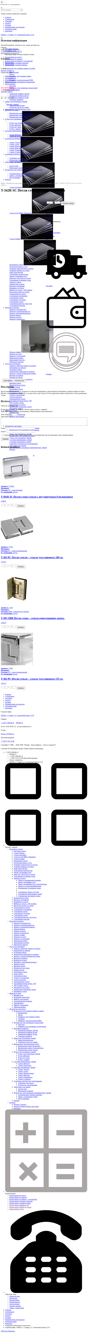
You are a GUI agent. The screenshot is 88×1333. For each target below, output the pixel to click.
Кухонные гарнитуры (22, 997)
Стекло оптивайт (15, 187)
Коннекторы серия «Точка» (19, 117)
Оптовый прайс (11, 29)
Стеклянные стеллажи (22, 913)
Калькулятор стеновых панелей (16, 63)
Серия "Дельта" (15, 142)
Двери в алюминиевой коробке (29, 880)
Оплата (8, 23)
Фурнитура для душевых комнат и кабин (20, 68)
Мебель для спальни (21, 999)
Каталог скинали (20, 1104)
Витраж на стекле (20, 960)
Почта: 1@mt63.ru (7, 734)
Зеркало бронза (19, 929)
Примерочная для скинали (15, 27)
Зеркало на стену (20, 937)
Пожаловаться (14, 1302)
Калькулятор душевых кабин (20, 1203)
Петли (11, 74)
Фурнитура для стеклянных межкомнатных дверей (23, 170)
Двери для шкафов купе (22, 872)
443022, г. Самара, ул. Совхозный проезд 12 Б (17, 35)
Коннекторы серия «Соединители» (22, 115)
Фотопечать (9, 63)
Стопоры (12, 78)
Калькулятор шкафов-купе (19, 1205)
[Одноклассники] (7, 237)
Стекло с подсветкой (21, 978)
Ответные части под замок (19, 107)
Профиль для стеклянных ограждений (23, 88)
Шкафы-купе (18, 995)
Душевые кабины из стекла (24, 867)
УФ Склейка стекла (21, 986)
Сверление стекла (20, 976)
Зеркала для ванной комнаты (24, 927)
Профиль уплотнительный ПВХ (21, 80)
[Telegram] (16, 237)
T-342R (48, 218)
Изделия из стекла (16, 849)
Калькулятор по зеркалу (14, 59)
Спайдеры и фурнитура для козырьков (19, 154)
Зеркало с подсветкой (22, 939)
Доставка (8, 21)
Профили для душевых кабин (20, 76)
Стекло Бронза (19, 853)
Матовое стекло (19, 966)
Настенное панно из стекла (24, 906)
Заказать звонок (6, 91)
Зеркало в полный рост (22, 923)
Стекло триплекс (20, 980)
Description (8, 380)
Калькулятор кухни (16, 1209)
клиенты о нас (10, 51)
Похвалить (9, 78)
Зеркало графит (19, 935)
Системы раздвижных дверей (16, 139)
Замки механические (17, 105)
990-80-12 (19, 723)
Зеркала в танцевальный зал (24, 925)
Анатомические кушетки (23, 1001)
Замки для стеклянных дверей (16, 101)
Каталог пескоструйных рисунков (26, 1106)
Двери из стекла (20, 878)
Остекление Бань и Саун (23, 863)
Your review (6, 416)
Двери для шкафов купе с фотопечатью (32, 884)
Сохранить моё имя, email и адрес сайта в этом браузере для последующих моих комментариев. (38, 435)
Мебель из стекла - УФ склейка (25, 904)
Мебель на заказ (15, 993)
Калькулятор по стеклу (13, 57)
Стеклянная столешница (23, 909)
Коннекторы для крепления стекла (17, 109)
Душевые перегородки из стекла (26, 865)
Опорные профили (16, 100)
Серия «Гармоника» (16, 150)
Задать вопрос (10, 84)
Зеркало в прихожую (21, 933)
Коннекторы (14, 72)
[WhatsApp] (13, 237)
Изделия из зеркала (16, 921)
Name (3, 428)
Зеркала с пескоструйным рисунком (27, 956)
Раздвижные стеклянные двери (29, 888)
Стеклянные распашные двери (29, 896)
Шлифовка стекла (20, 991)
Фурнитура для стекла (14, 183)
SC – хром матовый (53, 233)
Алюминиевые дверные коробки (21, 174)
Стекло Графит (19, 859)
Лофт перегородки (20, 869)
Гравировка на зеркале (22, 950)
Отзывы (8, 25)
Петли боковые (15, 177)
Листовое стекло (20, 851)
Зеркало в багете (20, 931)
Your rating (4, 414)
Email (3, 431)
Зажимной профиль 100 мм (19, 94)
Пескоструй (9, 65)
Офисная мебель (20, 1007)
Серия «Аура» (14, 144)
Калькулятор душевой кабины (16, 65)
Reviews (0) (19, 380)
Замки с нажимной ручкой (19, 176)
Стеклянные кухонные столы (24, 876)
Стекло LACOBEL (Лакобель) (25, 857)
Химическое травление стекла (25, 989)
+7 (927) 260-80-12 (7, 723)
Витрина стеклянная (21, 900)
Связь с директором (16, 1308)
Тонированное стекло (22, 982)
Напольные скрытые (17, 168)
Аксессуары (13, 166)
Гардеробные (18, 1003)
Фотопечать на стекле (22, 987)
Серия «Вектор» (15, 135)
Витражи (17, 1108)
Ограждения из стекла (22, 908)
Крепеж (8, 179)
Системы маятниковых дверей (16, 131)
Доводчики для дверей (13, 162)
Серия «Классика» (16, 137)
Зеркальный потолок (21, 943)
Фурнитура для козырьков (19, 160)
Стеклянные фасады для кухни (25, 917)
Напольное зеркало (21, 945)
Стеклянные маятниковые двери (30, 894)
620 (47, 240)
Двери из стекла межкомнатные (29, 886)
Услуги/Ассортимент (17, 947)
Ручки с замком (15, 129)
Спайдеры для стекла (17, 158)
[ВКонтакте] (4, 237)
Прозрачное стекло (21, 861)
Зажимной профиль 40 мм (19, 96)
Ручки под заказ (15, 127)
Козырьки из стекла (21, 902)
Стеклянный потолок (21, 919)
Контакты (8, 31)
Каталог (12, 1102)
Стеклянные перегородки (23, 870)
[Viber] (10, 237)
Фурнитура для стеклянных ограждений (20, 82)
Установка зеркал (20, 952)
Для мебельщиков (11, 49)
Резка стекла (18, 974)
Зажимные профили (12, 90)
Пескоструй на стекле (22, 968)
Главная (8, 17)
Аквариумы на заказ (21, 898)
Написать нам (14, 1296)
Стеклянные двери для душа (28, 892)
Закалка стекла (19, 964)
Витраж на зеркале (20, 958)
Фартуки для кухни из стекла (24, 874)
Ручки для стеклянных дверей (16, 119)
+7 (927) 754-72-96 (7, 741)
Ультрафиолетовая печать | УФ (25, 984)
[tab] (8, 381)
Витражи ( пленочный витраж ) (25, 962)
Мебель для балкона (21, 1005)
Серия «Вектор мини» (17, 146)
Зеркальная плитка (20, 941)
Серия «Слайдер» (15, 152)
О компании (9, 19)
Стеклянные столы (21, 915)
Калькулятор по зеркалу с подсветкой (19, 61)
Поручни (12, 86)
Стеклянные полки (21, 911)
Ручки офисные (15, 125)
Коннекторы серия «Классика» (20, 113)
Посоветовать (14, 1300)
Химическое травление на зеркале (26, 954)
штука (48, 225)
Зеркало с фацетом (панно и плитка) (27, 948)
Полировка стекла (20, 972)
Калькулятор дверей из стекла (20, 1207)
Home (3, 183)
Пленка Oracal (19, 970)
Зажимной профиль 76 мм (19, 98)
